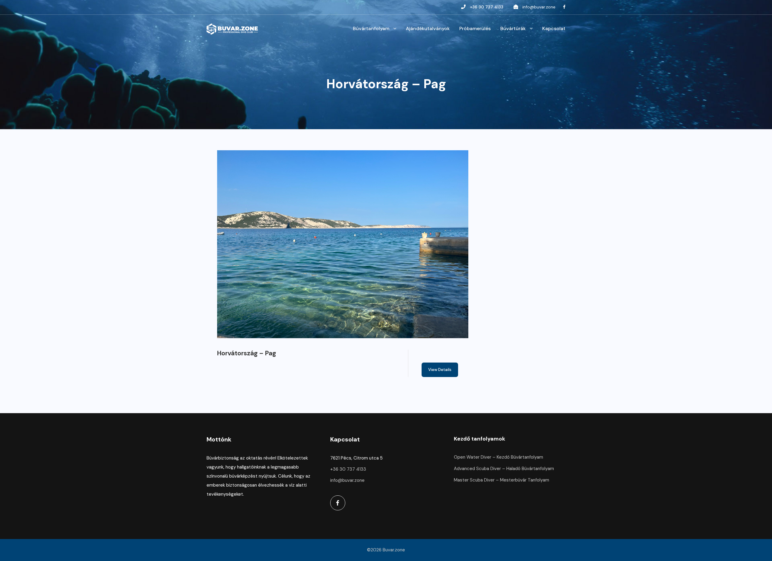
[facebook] (564, 7)
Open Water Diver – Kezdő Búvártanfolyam (498, 457)
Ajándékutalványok (428, 28)
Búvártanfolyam (371, 28)
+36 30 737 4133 (486, 7)
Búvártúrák (513, 28)
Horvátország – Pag (246, 353)
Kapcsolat (553, 28)
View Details (439, 369)
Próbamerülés (475, 28)
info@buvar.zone (538, 7)
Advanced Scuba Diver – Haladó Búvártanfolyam (504, 469)
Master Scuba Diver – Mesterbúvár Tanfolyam (501, 480)
